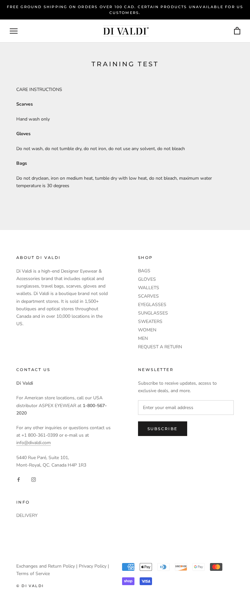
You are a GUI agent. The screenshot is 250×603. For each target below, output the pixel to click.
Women (147, 330)
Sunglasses (153, 313)
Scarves (148, 296)
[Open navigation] (14, 31)
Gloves (147, 279)
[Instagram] (33, 479)
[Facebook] (18, 479)
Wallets (148, 288)
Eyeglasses (152, 305)
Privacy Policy (92, 566)
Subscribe (162, 428)
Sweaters (150, 321)
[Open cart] (237, 31)
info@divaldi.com (33, 443)
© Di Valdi (30, 586)
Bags (144, 271)
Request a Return (160, 347)
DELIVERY (26, 515)
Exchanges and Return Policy (45, 566)
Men (143, 338)
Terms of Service (33, 574)
